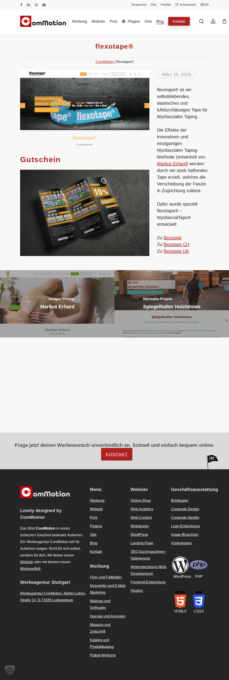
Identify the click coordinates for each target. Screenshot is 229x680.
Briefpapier (180, 500)
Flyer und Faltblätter (106, 577)
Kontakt (117, 454)
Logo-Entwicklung (185, 526)
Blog (93, 543)
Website (26, 562)
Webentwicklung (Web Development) (148, 570)
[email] (44, 4)
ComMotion (104, 62)
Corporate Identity (185, 517)
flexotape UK (176, 251)
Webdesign (140, 526)
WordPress (139, 535)
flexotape (172, 237)
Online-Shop (141, 500)
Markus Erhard (172, 163)
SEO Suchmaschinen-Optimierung (148, 555)
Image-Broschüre (184, 535)
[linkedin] (28, 4)
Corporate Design (185, 509)
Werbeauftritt (30, 569)
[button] (10, 670)
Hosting (137, 591)
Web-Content (141, 517)
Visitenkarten (181, 543)
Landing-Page (142, 543)
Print (93, 517)
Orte (93, 535)
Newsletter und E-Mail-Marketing (108, 589)
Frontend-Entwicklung (148, 582)
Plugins (96, 526)
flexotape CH (176, 244)
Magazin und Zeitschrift (100, 628)
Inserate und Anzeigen (107, 616)
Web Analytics (142, 509)
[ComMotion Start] (25, 21)
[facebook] (21, 4)
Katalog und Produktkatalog (102, 643)
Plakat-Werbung (103, 655)
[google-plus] (36, 4)
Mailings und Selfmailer (100, 604)
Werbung (97, 500)
